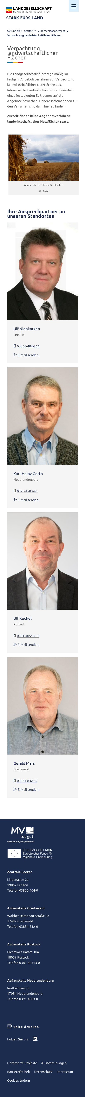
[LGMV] (29, 10)
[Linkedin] (35, 1039)
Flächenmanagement (52, 30)
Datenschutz (43, 1071)
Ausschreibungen (54, 1063)
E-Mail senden (28, 355)
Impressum (65, 1071)
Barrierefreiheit (18, 1071)
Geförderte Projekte (22, 1063)
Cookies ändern (18, 1080)
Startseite (30, 30)
